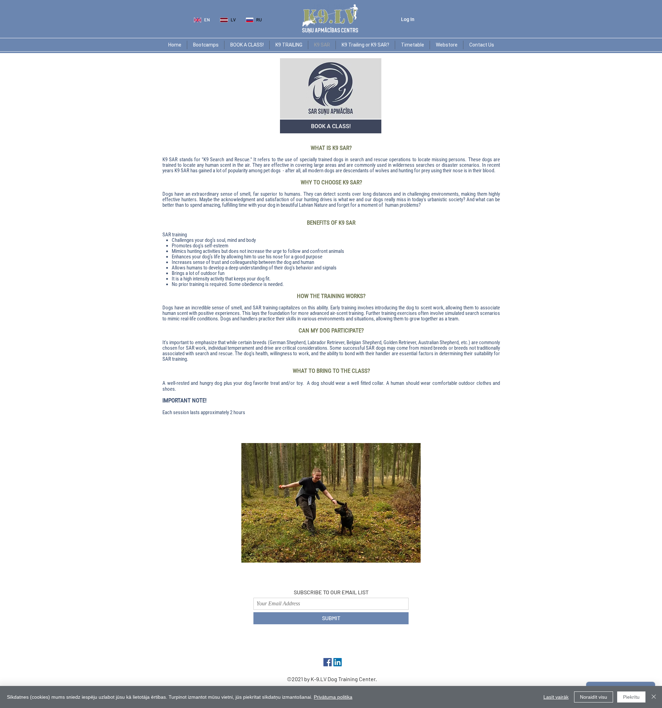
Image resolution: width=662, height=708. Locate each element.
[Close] (654, 696)
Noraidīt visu (593, 697)
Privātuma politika (333, 697)
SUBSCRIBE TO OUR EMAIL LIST (331, 592)
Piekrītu (631, 697)
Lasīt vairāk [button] (556, 697)
